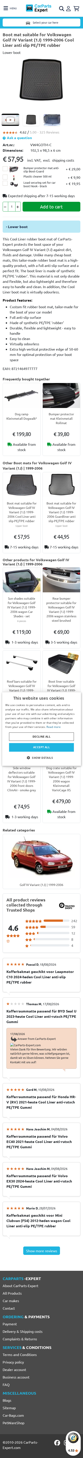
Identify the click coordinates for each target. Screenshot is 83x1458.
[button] (41, 757)
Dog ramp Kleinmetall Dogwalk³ (21, 416)
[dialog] (41, 729)
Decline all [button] (41, 736)
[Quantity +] (18, 207)
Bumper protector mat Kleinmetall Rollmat (61, 418)
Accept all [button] (41, 747)
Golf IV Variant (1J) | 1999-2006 (41, 885)
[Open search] (62, 9)
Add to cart (51, 206)
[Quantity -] (5, 207)
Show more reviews (41, 1250)
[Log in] (69, 8)
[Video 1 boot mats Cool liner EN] (10, 120)
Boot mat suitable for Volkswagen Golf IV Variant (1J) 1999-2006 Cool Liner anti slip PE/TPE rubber (22, 512)
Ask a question (19, 137)
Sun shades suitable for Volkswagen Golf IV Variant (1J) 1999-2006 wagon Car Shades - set (21, 607)
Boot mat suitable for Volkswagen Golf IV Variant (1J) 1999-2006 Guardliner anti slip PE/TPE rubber (61, 512)
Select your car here (45, 22)
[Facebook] (57, 1442)
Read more (53, 727)
